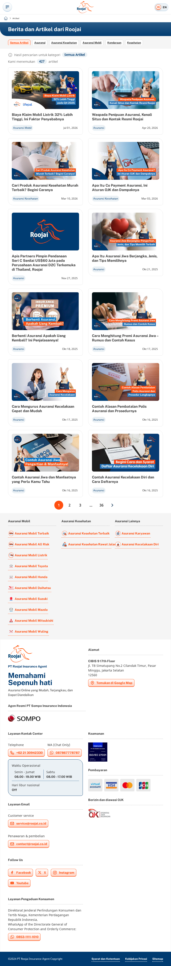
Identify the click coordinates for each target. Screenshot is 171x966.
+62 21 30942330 (29, 752)
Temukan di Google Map (114, 683)
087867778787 (68, 752)
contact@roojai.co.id (31, 844)
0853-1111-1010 (27, 937)
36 (102, 505)
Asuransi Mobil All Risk (32, 544)
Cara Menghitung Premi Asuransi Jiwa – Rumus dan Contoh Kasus (125, 338)
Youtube (22, 883)
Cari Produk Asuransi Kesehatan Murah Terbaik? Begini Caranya (45, 187)
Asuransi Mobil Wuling (31, 631)
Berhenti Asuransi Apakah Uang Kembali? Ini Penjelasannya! (39, 338)
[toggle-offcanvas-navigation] (7, 7)
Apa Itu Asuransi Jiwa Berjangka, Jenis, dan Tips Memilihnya (124, 258)
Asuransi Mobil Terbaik (32, 533)
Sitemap (157, 958)
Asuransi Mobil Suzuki (31, 599)
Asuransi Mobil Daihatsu (33, 588)
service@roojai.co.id (31, 823)
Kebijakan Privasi (136, 958)
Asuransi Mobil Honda (31, 577)
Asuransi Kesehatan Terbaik (89, 533)
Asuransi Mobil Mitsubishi (34, 620)
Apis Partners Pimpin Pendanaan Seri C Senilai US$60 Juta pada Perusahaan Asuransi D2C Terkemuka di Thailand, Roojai (43, 263)
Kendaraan (114, 42)
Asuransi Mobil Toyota (31, 566)
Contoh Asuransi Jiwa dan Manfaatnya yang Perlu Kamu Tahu (44, 479)
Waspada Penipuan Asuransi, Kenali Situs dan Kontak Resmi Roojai (122, 117)
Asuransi (39, 42)
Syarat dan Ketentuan (106, 958)
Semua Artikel (19, 42)
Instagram (66, 872)
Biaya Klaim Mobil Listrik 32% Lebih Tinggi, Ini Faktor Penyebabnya (42, 117)
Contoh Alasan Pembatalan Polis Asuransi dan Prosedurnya (119, 408)
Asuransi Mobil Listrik (31, 555)
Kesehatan (134, 42)
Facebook (23, 872)
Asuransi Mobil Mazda (31, 609)
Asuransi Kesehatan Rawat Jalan (89, 544)
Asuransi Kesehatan (64, 42)
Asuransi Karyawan (136, 533)
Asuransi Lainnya (127, 521)
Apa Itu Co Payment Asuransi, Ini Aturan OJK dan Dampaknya (119, 187)
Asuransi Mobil (92, 42)
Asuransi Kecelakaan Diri (140, 544)
